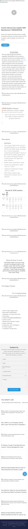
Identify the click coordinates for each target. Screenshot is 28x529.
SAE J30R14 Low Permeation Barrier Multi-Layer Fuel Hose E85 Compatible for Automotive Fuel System (13, 424)
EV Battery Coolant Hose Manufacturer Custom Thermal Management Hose (13, 446)
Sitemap (19, 525)
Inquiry (5, 45)
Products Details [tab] (14, 52)
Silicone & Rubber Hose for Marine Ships (11, 402)
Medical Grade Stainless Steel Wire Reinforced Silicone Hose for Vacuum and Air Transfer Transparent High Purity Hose (14, 514)
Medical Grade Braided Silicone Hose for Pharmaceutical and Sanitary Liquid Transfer (13, 469)
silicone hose (23, 60)
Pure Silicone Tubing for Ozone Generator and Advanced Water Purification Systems (14, 491)
